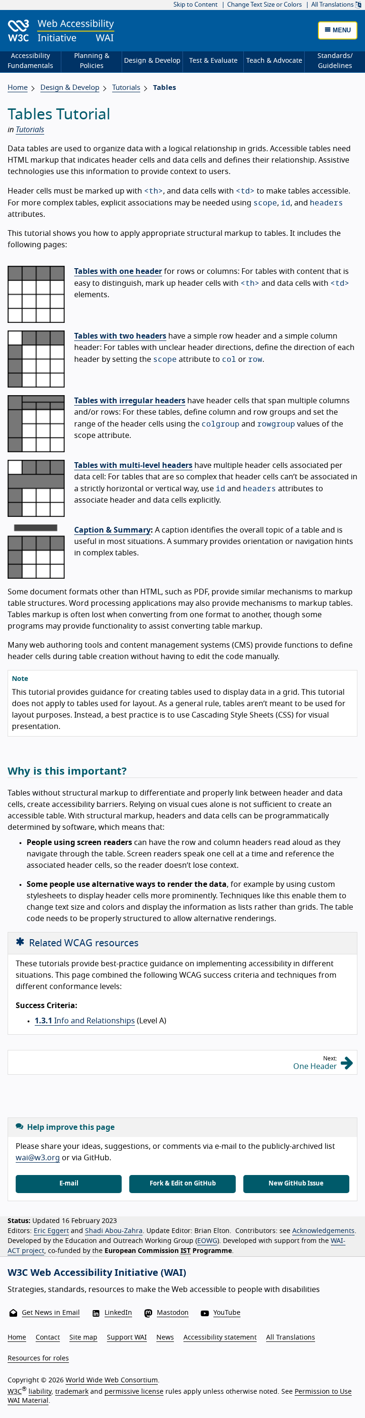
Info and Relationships (85, 1021)
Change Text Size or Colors (264, 5)
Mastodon (173, 1313)
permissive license (134, 1391)
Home (18, 87)
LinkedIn (118, 1313)
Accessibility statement (220, 1337)
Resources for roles (38, 1358)
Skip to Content (195, 5)
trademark (71, 1391)
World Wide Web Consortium (112, 1380)
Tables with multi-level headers (133, 465)
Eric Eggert (51, 1231)
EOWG (207, 1241)
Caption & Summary (112, 530)
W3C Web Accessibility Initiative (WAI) (97, 1273)
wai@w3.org (38, 1158)
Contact (48, 1337)
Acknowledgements (323, 1231)
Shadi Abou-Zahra (114, 1231)
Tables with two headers (120, 336)
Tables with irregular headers (129, 401)
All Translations (333, 5)
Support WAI (127, 1337)
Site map (83, 1337)
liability (40, 1391)
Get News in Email (51, 1313)
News (165, 1337)
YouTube (226, 1313)
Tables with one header (118, 271)
